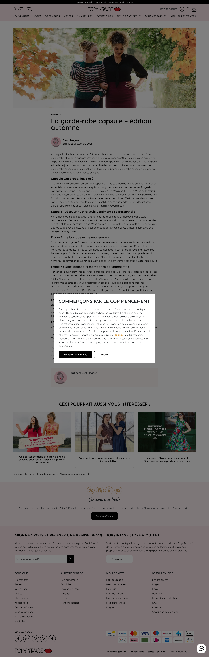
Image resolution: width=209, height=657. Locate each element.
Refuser (104, 354)
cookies (119, 334)
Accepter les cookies (75, 354)
